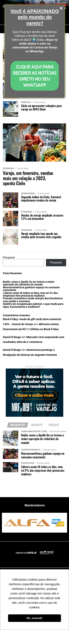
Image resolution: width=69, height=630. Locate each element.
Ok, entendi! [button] (34, 618)
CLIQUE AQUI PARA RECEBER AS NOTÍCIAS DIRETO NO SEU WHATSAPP (35, 75)
